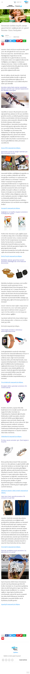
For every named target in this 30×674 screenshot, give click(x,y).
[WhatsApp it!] (24, 41)
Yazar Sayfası (23, 660)
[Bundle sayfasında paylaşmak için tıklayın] (2, 44)
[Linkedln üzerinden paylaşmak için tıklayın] (14, 41)
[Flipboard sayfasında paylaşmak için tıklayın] (21, 40)
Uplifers (7, 35)
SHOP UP (19, 2)
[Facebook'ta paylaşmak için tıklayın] (7, 41)
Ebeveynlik (5, 20)
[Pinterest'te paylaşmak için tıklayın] (18, 41)
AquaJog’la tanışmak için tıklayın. (10, 604)
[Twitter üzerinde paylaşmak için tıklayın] (10, 41)
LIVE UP (12, 20)
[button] (2, 2)
